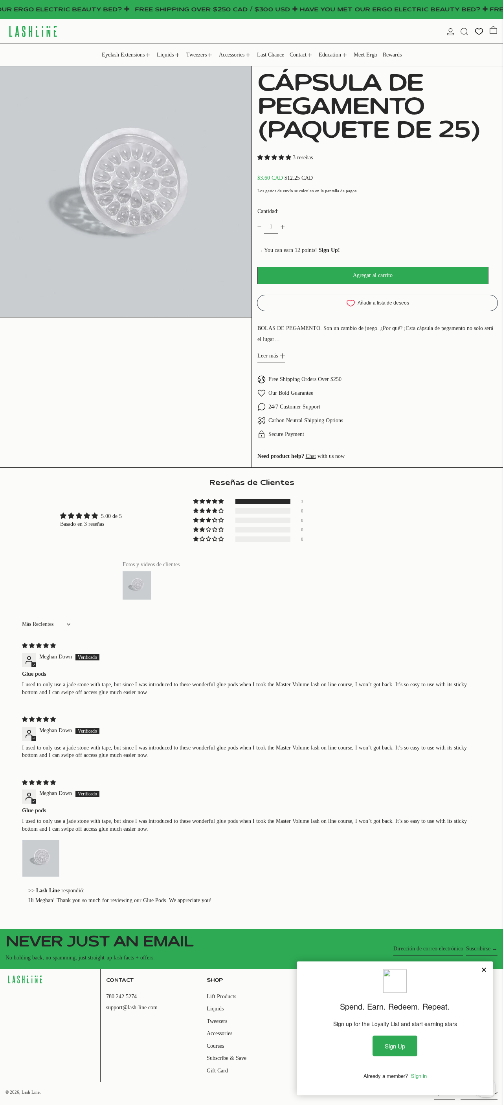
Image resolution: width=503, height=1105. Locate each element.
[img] (39, 646)
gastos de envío (279, 190)
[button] (464, 31)
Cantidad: (268, 211)
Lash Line (31, 1092)
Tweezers (217, 1021)
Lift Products (221, 996)
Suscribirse (478, 949)
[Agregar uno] (283, 227)
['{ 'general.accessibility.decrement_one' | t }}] (259, 227)
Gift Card (217, 1071)
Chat (311, 456)
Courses (215, 1046)
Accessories (219, 1033)
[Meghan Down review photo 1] (41, 858)
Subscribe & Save (226, 1058)
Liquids (215, 1009)
